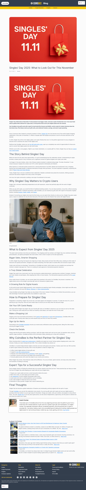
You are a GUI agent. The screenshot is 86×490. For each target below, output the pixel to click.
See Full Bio (66, 410)
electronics (45, 316)
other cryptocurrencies (43, 289)
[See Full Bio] (70, 410)
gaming (38, 316)
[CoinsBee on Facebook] (27, 477)
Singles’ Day (45, 133)
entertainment (58, 316)
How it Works (21, 471)
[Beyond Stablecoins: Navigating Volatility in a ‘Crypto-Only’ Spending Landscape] (13, 450)
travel (51, 316)
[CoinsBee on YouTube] (21, 477)
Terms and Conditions (57, 467)
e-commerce (31, 353)
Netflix (28, 192)
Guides (3, 467)
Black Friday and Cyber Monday (22, 170)
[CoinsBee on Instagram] (33, 477)
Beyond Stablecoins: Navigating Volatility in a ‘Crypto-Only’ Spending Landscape (39, 447)
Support (20, 473)
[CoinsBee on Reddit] (24, 477)
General (18, 71)
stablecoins (15, 376)
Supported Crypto (22, 469)
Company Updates (6, 473)
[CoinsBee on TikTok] (36, 477)
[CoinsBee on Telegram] (30, 477)
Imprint (54, 471)
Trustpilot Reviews (40, 473)
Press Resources (39, 471)
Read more (65, 428)
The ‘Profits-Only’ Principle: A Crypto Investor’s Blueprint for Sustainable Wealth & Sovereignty (42, 431)
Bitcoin (28, 289)
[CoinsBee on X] (17, 477)
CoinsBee (16, 391)
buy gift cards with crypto (36, 144)
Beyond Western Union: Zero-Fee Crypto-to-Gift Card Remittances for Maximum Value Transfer (43, 423)
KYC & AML (55, 473)
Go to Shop (5, 3)
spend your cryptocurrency (29, 341)
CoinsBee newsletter (24, 324)
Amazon (20, 192)
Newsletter (21, 467)
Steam (24, 192)
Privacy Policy (55, 469)
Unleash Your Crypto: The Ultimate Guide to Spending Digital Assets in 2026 (38, 439)
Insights (3, 471)
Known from (38, 469)
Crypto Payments (5, 469)
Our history (38, 467)
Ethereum (33, 289)
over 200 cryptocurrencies (22, 352)
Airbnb (35, 192)
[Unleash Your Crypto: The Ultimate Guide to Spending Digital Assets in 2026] (13, 442)
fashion (40, 353)
